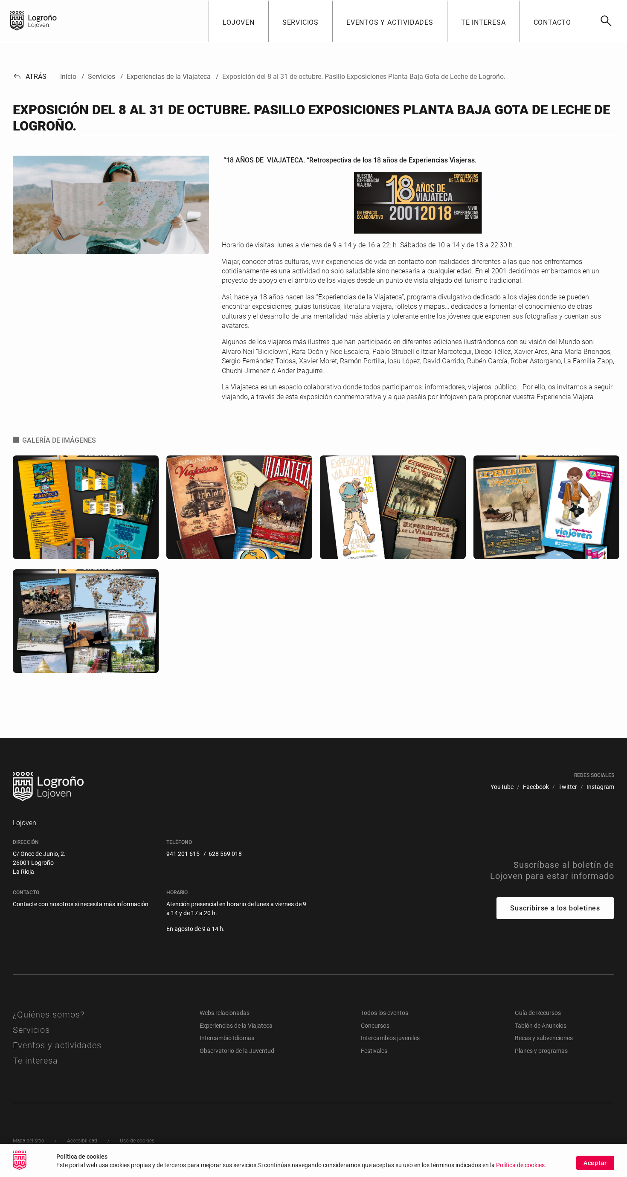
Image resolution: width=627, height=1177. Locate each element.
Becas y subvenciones (544, 1038)
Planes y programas (541, 1050)
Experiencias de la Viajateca (236, 1025)
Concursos (375, 1025)
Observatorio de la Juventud (237, 1050)
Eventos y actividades (57, 1045)
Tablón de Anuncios (540, 1025)
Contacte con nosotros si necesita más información (80, 904)
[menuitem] (502, 787)
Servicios (31, 1030)
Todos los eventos (384, 1012)
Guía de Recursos (538, 1012)
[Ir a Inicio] (17, 21)
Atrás (29, 76)
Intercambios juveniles (390, 1038)
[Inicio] (50, 20)
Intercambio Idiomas (227, 1038)
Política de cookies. (521, 1165)
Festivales (374, 1050)
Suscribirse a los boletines (555, 908)
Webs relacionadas (225, 1012)
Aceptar (595, 1163)
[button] (238, 21)
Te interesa (35, 1060)
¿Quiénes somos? (48, 1014)
